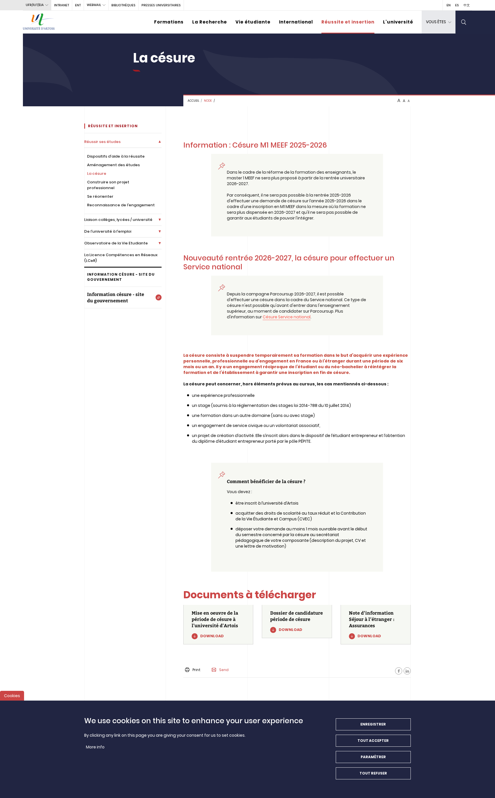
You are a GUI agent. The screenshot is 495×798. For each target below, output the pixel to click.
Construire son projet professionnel (108, 185)
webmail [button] (94, 5)
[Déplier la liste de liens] (160, 142)
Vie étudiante (252, 22)
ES (457, 5)
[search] (463, 22)
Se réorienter (100, 196)
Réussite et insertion (347, 22)
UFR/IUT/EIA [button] (35, 5)
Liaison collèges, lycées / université (118, 219)
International (296, 22)
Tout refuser (373, 773)
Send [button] (224, 670)
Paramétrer (373, 756)
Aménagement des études (113, 165)
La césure (96, 173)
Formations (169, 22)
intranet (61, 5)
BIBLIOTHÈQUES (123, 5)
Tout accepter (373, 740)
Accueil (193, 101)
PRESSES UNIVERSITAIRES (161, 5)
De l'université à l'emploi (107, 231)
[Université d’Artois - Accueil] (38, 22)
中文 (466, 5)
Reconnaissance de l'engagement (121, 205)
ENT (78, 5)
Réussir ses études (102, 141)
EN (449, 5)
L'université (398, 22)
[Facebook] (398, 671)
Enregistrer (373, 724)
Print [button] (196, 669)
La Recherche (209, 22)
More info (95, 747)
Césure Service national (287, 317)
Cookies (12, 696)
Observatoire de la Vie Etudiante (116, 243)
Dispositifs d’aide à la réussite (116, 156)
